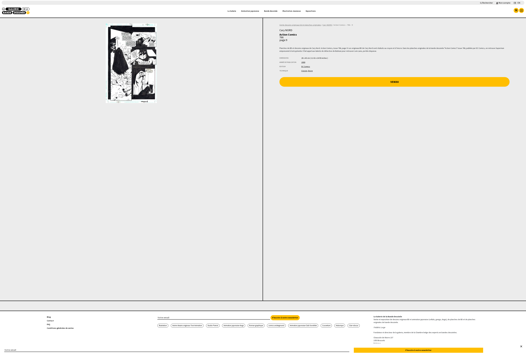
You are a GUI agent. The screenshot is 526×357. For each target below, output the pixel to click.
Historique (340, 325)
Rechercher (487, 2)
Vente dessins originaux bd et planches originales (300, 25)
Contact (50, 320)
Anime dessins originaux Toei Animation (187, 325)
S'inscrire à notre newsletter (285, 317)
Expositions (311, 11)
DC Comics (305, 66)
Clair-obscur (353, 325)
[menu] (521, 10)
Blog (49, 317)
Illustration (163, 325)
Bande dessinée (270, 11)
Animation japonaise (250, 11)
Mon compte (504, 2)
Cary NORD (327, 25)
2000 (303, 62)
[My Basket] (516, 10)
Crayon (304, 71)
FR (515, 2)
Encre (310, 71)
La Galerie (232, 11)
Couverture (326, 325)
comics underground (276, 325)
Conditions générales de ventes (60, 328)
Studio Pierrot (213, 325)
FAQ (48, 324)
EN (519, 2)
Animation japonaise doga (234, 325)
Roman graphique (256, 325)
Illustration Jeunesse (291, 11)
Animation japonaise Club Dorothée (303, 325)
